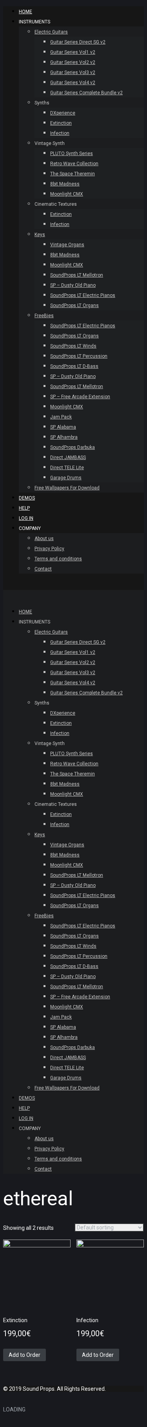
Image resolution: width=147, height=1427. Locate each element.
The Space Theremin (72, 174)
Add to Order (24, 1355)
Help (24, 508)
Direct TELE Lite (67, 467)
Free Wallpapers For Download (67, 488)
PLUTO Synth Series (71, 153)
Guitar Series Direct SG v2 (77, 42)
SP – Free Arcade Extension (80, 396)
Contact (43, 569)
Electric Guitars (51, 32)
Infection (59, 133)
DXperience (62, 113)
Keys (39, 234)
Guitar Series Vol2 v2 (72, 62)
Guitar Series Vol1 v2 (72, 52)
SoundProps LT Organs (74, 305)
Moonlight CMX (66, 194)
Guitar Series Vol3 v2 (72, 72)
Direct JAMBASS (68, 457)
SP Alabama (63, 427)
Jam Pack (61, 417)
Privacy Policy (49, 548)
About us (44, 538)
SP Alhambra (64, 437)
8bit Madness (65, 184)
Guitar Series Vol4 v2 (72, 82)
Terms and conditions (58, 559)
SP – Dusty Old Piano (73, 285)
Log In (26, 518)
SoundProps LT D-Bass (74, 366)
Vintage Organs (67, 244)
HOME (25, 11)
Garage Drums (66, 477)
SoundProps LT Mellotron (76, 275)
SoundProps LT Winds (73, 346)
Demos (27, 498)
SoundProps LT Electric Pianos (82, 295)
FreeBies (44, 315)
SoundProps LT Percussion (78, 356)
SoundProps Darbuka (72, 447)
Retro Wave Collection (74, 163)
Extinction (61, 123)
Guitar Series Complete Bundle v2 (86, 92)
